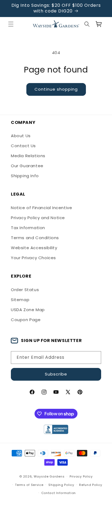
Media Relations (28, 156)
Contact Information (58, 493)
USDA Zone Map (28, 309)
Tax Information (28, 228)
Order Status (25, 289)
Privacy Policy (81, 476)
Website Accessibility (34, 248)
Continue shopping (56, 89)
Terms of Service (29, 485)
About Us (21, 136)
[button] (11, 24)
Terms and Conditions (35, 238)
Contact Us (23, 146)
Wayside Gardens (49, 476)
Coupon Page (26, 319)
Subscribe (56, 374)
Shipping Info (25, 176)
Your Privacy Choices (33, 258)
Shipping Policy (61, 485)
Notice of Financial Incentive (41, 207)
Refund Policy (90, 485)
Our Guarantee (27, 166)
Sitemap (20, 299)
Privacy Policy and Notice (38, 217)
